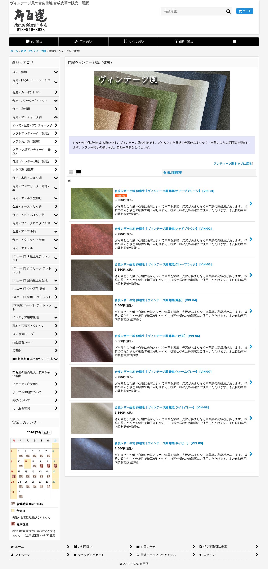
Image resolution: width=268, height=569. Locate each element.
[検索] (228, 11)
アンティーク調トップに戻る (233, 163)
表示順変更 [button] (174, 172)
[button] (234, 41)
